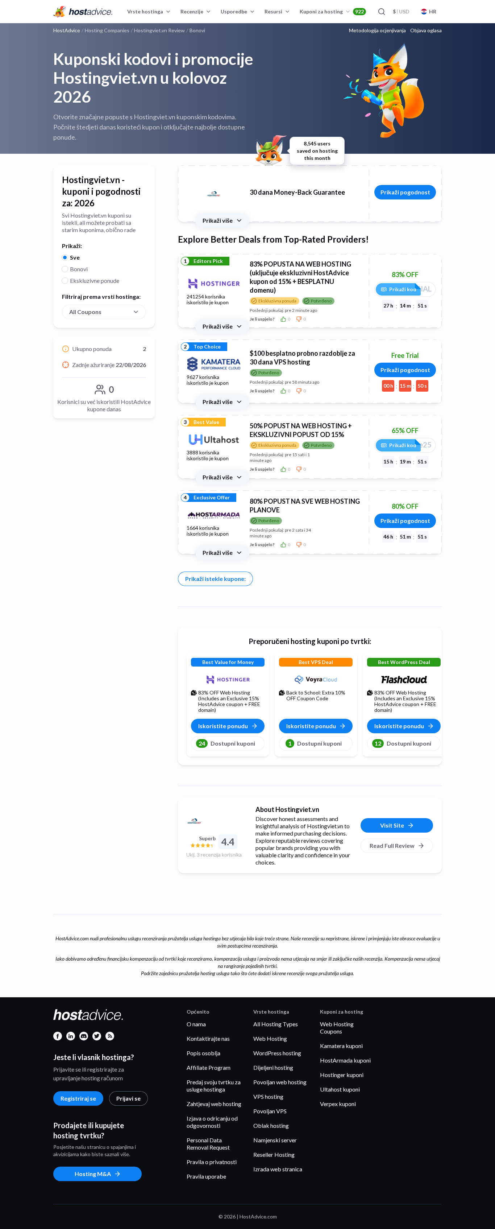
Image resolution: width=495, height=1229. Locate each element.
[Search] (381, 11)
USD (401, 11)
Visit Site (392, 825)
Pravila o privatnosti (212, 1161)
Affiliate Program (208, 1067)
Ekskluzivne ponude (94, 280)
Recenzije (191, 11)
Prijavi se (128, 1098)
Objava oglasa (426, 30)
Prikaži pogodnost (405, 192)
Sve (75, 257)
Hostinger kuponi (341, 1074)
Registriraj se (78, 1098)
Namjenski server (275, 1140)
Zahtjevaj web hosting (214, 1103)
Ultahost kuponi (340, 1089)
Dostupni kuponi (227, 743)
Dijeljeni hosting (273, 1067)
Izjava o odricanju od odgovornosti (212, 1122)
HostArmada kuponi (345, 1060)
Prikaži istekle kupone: (215, 578)
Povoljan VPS (270, 1111)
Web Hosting (270, 1038)
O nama (196, 1023)
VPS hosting (268, 1096)
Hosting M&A (93, 1173)
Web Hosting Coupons (337, 1027)
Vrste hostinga (145, 11)
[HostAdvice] (83, 11)
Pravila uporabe (206, 1176)
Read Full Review (392, 845)
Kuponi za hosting (332, 11)
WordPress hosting (277, 1052)
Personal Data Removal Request (208, 1144)
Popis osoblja (203, 1052)
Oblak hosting (271, 1125)
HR (432, 11)
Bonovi (79, 268)
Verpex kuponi (338, 1103)
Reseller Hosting (274, 1154)
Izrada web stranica (277, 1169)
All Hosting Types (275, 1023)
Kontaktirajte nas (208, 1038)
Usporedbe (234, 11)
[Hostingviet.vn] (214, 821)
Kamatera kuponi (341, 1045)
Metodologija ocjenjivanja (377, 30)
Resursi (273, 11)
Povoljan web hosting (280, 1082)
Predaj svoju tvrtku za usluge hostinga (214, 1086)
